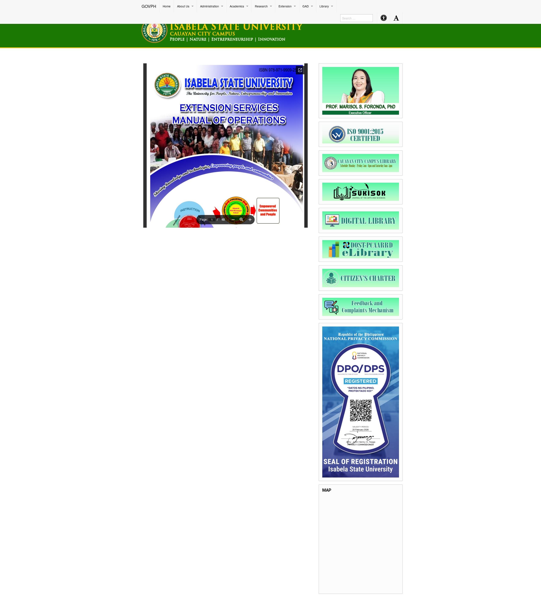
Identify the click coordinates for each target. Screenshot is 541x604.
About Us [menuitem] (183, 6)
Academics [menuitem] (237, 6)
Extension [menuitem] (285, 6)
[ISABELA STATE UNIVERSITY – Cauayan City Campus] (227, 29)
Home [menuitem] (167, 6)
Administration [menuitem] (209, 6)
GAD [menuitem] (305, 6)
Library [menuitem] (324, 6)
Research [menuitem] (261, 6)
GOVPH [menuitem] (149, 6)
